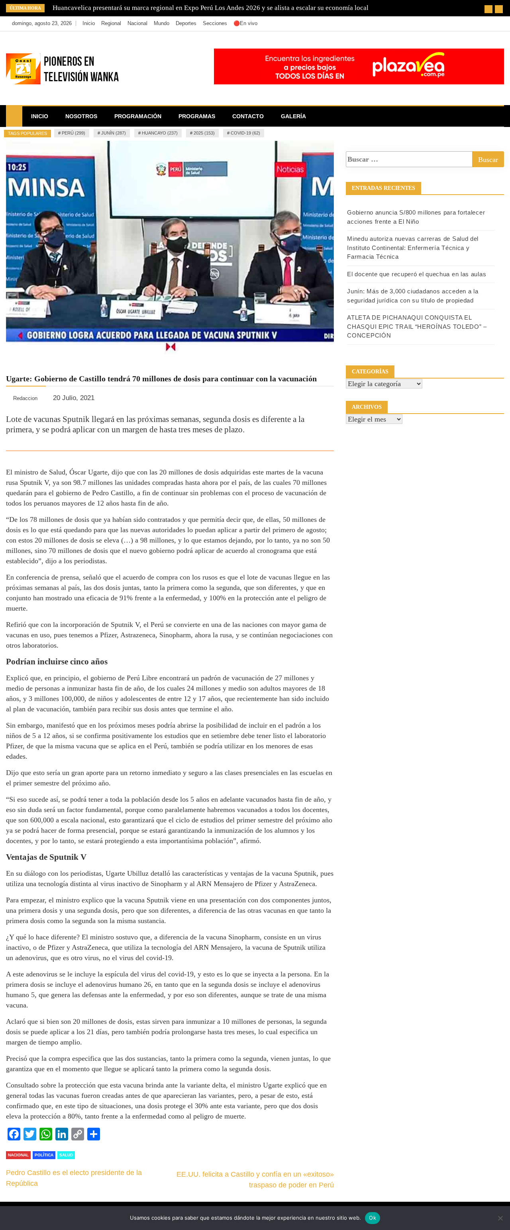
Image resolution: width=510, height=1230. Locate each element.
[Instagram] (485, 23)
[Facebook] (461, 23)
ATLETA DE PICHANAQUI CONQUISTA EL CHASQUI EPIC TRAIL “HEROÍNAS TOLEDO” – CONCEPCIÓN (417, 326)
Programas (196, 116)
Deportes (186, 23)
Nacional (137, 23)
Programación (137, 116)
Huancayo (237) (160, 133)
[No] (500, 1218)
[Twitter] (473, 23)
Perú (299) (73, 133)
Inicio (88, 23)
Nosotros (81, 116)
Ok (372, 1217)
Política (44, 1155)
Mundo (161, 23)
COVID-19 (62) (245, 133)
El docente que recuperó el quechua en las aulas (416, 274)
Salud (66, 1155)
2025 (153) (204, 133)
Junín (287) (113, 133)
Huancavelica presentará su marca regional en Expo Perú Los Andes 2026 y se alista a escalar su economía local (211, 8)
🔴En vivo (245, 23)
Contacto (248, 116)
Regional (111, 23)
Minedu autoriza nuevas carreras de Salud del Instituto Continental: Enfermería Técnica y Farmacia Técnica (413, 247)
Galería (293, 116)
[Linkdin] (496, 23)
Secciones (215, 23)
